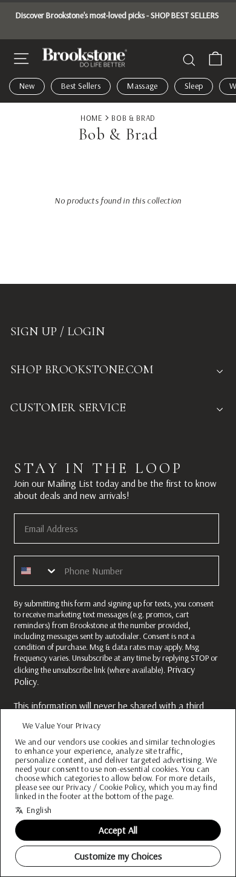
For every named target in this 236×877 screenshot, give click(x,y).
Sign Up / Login (57, 331)
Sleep (194, 85)
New (26, 85)
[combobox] (36, 570)
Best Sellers (80, 85)
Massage (142, 85)
